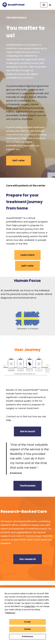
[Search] (50, 5)
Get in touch (27, 431)
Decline (27, 629)
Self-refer (18, 160)
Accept (27, 622)
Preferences (27, 636)
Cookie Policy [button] (29, 606)
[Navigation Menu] (43, 4)
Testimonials (28, 485)
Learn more (27, 255)
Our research (27, 559)
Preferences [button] (10, 613)
